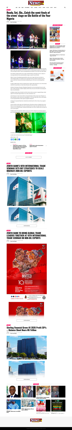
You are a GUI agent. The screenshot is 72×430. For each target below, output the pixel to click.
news (19, 7)
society (51, 7)
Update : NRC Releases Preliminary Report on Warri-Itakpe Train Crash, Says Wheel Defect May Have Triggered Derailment (57, 51)
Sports (55, 7)
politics (47, 7)
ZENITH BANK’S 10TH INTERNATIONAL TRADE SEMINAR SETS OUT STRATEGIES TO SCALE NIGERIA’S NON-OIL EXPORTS (57, 47)
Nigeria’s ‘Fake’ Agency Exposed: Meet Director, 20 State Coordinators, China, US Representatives (57, 59)
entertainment (27, 7)
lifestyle (40, 7)
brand (22, 7)
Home (16, 7)
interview (35, 7)
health (32, 7)
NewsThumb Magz (14, 22)
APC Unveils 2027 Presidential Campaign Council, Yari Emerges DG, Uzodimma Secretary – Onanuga (57, 63)
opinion (44, 7)
